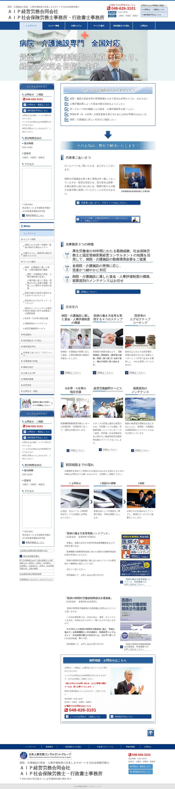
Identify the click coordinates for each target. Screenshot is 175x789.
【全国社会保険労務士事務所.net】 (34, 551)
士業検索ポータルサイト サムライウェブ (36, 579)
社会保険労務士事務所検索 (30, 574)
